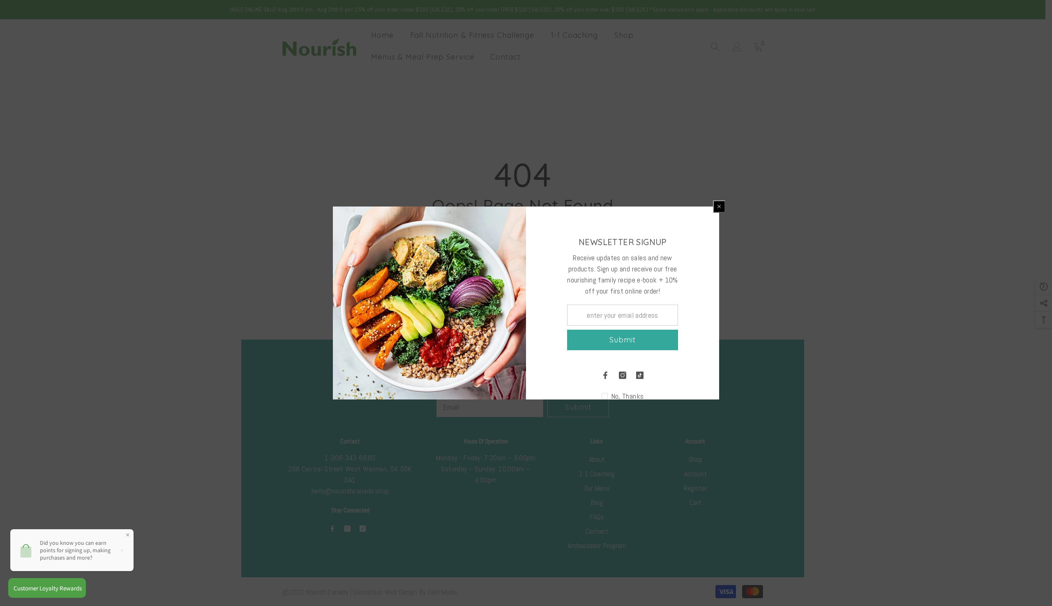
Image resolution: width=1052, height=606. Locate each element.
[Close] (719, 206)
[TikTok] (639, 375)
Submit (622, 339)
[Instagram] (622, 375)
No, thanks (627, 396)
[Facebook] (605, 375)
